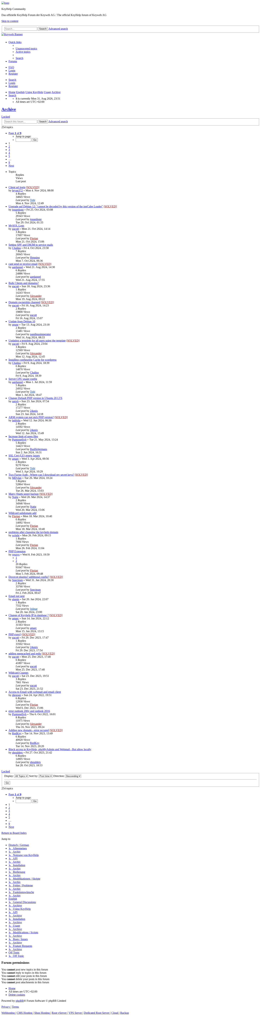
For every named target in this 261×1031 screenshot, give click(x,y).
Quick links (15, 42)
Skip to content (9, 21)
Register (13, 86)
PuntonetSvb (19, 439)
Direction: (59, 775)
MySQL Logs (16, 225)
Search (12, 79)
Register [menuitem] (13, 73)
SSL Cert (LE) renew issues (24, 455)
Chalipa (16, 247)
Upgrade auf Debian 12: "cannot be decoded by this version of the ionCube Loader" (56, 206)
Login (12, 82)
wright (15, 535)
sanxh (15, 401)
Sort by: (34, 775)
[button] (15, 133)
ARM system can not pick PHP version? (31, 417)
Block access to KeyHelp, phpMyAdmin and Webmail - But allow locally (50, 749)
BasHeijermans (38, 449)
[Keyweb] (130, 34)
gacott (15, 228)
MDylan (16, 477)
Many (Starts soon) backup (24, 493)
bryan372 (17, 190)
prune (15, 324)
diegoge (16, 695)
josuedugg (18, 209)
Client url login (17, 187)
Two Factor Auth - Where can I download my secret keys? (41, 474)
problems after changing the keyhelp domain (33, 532)
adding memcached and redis (25, 653)
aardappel (17, 267)
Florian (34, 238)
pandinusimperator (40, 334)
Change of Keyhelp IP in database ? (29, 615)
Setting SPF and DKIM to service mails (31, 244)
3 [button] (9, 149)
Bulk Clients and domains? (24, 283)
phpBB (20, 1000)
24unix (34, 410)
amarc (15, 458)
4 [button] (9, 152)
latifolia (16, 420)
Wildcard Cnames (18, 672)
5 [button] (9, 156)
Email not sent (17, 596)
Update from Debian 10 (22, 321)
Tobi (32, 200)
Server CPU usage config (23, 378)
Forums (13, 61)
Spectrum (17, 580)
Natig (15, 497)
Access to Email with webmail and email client (35, 691)
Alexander (36, 295)
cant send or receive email (23, 263)
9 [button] (9, 162)
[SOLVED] (32, 187)
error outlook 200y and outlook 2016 (29, 711)
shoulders (17, 752)
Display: (9, 775)
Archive (8, 109)
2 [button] (9, 146)
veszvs (16, 554)
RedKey (16, 733)
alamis (15, 599)
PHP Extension (17, 551)
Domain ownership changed (24, 302)
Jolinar (33, 608)
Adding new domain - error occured (29, 730)
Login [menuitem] (12, 70)
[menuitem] (26, 48)
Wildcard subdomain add (22, 513)
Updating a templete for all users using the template (37, 340)
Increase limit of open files (23, 436)
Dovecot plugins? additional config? (29, 576)
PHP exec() (15, 634)
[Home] (5, 2)
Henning (35, 257)
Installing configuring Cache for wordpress (32, 359)
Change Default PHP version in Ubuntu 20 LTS (35, 398)
